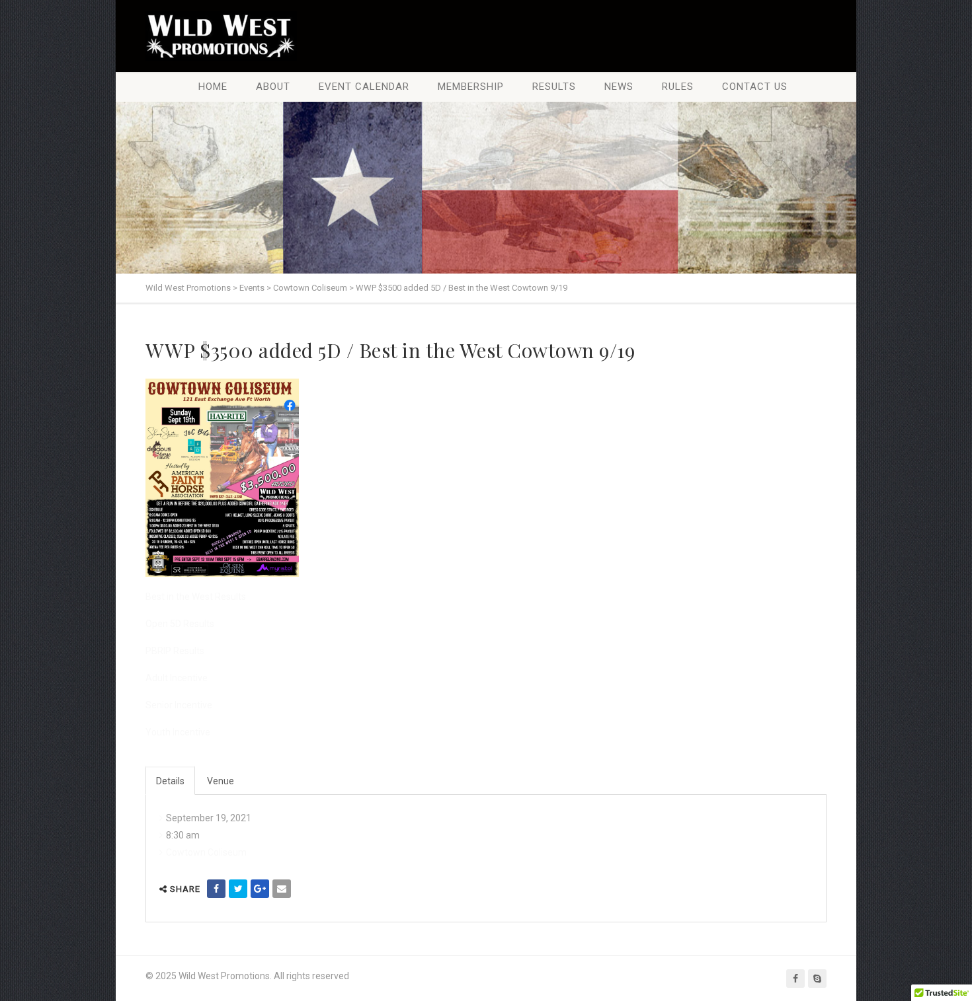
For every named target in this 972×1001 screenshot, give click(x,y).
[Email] (281, 888)
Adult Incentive (176, 678)
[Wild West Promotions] (221, 36)
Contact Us (755, 87)
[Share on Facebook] (216, 888)
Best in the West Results (195, 596)
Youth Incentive (177, 732)
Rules (678, 87)
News (618, 87)
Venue (220, 781)
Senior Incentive (178, 705)
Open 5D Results (179, 623)
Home (212, 87)
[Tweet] (238, 888)
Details (170, 781)
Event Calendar (364, 87)
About (273, 87)
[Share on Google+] (260, 888)
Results (554, 87)
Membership (471, 87)
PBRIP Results (174, 651)
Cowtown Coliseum (206, 852)
